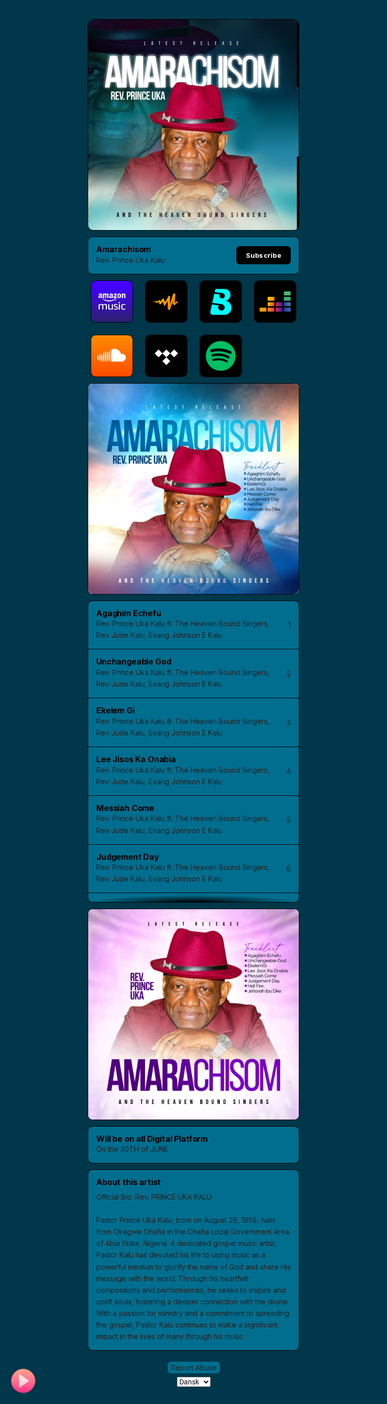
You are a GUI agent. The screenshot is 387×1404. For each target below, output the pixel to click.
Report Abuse (194, 1367)
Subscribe (263, 255)
